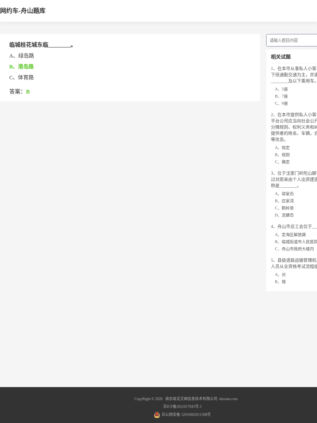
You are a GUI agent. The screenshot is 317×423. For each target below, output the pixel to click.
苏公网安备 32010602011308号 (186, 414)
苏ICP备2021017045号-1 (182, 406)
